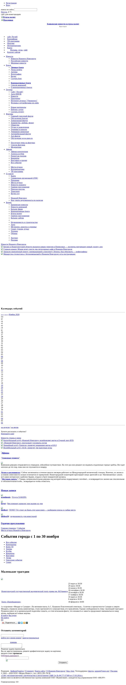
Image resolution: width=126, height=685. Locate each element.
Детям (8, 558)
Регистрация (11, 3)
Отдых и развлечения (20, 127)
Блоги (8, 65)
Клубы (9, 551)
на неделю (5, 427)
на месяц (14, 427)
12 (2, 370)
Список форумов (18, 145)
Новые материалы (18, 107)
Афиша (9, 149)
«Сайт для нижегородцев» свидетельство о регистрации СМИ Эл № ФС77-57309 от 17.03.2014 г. (42, 675)
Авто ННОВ (16, 94)
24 (2, 396)
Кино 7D (9, 547)
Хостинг (14, 238)
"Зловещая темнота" (10, 458)
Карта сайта (40, 671)
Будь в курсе (63, 26)
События (21, 528)
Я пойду (4, 615)
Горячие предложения (20, 187)
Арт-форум (15, 136)
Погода (4, 12)
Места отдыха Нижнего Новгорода (16, 530)
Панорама (15, 180)
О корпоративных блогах (21, 87)
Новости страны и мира (11, 438)
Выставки (10, 556)
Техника (14, 231)
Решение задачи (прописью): (13, 649)
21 (2, 390)
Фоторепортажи (14, 46)
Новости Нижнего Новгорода (23, 59)
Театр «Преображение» (11, 602)
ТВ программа (13, 41)
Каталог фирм (17, 209)
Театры (9, 549)
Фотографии (16, 74)
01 (2, 412)
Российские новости (19, 61)
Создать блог (16, 78)
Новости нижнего (18, 185)
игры (20, 50)
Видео (13, 76)
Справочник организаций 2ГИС (24, 178)
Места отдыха (17, 167)
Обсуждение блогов (19, 118)
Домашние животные (20, 132)
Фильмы (13, 50)
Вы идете (12, 615)
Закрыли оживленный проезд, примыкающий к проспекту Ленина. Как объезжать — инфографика (45, 252)
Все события (16, 163)
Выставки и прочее (19, 160)
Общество (15, 125)
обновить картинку (10, 656)
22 (2, 392)
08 (2, 361)
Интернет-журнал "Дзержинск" (24, 101)
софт (26, 50)
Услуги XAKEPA (19, 497)
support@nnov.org (102, 671)
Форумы (10, 43)
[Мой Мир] (27, 622)
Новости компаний (19, 207)
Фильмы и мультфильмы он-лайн (25, 103)
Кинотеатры (11, 544)
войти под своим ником (11, 638)
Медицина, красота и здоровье (24, 227)
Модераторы (16, 147)
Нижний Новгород (19, 198)
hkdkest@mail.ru (17, 671)
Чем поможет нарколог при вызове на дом (25, 504)
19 (2, 385)
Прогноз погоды (18, 189)
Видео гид (15, 194)
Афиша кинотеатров (19, 152)
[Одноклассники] (24, 622)
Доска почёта (16, 70)
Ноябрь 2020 (14, 314)
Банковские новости (19, 205)
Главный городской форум (22, 116)
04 (2, 418)
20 (2, 387)
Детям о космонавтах (10, 472)
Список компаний (18, 85)
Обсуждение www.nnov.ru (22, 138)
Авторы (14, 72)
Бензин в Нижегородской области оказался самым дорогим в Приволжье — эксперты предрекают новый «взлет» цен (53, 247)
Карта (9, 48)
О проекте (29, 671)
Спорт (8, 562)
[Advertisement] (16, 279)
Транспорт (15, 191)
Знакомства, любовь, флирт (22, 123)
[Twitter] (21, 622)
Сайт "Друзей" (17, 92)
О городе (10, 174)
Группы (9, 90)
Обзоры (14, 233)
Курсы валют (16, 213)
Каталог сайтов (13, 52)
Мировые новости (18, 63)
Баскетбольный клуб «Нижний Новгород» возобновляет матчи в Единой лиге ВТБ (38, 440)
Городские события (14, 560)
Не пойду (5, 618)
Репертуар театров (18, 156)
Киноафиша (12, 39)
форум (91, 671)
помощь (13, 642)
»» (6, 314)
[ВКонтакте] (19, 622)
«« (2, 314)
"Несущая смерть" (9, 479)
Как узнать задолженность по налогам (27, 200)
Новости (9, 56)
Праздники (15, 98)
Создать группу (17, 112)
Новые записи (8, 490)
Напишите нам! (7, 434)
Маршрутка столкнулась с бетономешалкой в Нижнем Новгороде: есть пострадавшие (39, 254)
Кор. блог (70, 671)
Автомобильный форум (21, 134)
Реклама (14, 240)
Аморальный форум (19, 121)
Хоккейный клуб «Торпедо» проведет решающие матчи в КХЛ (30, 445)
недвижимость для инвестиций (23, 516)
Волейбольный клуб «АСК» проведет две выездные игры (27, 448)
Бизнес (9, 202)
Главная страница (8, 528)
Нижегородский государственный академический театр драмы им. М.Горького (34, 591)
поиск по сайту (7, 9)
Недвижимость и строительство (24, 222)
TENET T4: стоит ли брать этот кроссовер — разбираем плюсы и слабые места (42, 510)
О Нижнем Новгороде (55, 671)
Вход (8, 5)
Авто (13, 225)
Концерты (15, 158)
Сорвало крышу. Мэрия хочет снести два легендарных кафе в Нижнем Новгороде (37, 249)
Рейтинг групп (17, 109)
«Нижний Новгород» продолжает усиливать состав (25, 443)
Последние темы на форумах (23, 143)
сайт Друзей (12, 37)
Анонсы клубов (17, 154)
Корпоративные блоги (20, 211)
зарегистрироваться (30, 638)
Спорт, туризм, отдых (20, 229)
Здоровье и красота (19, 129)
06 (2, 356)
